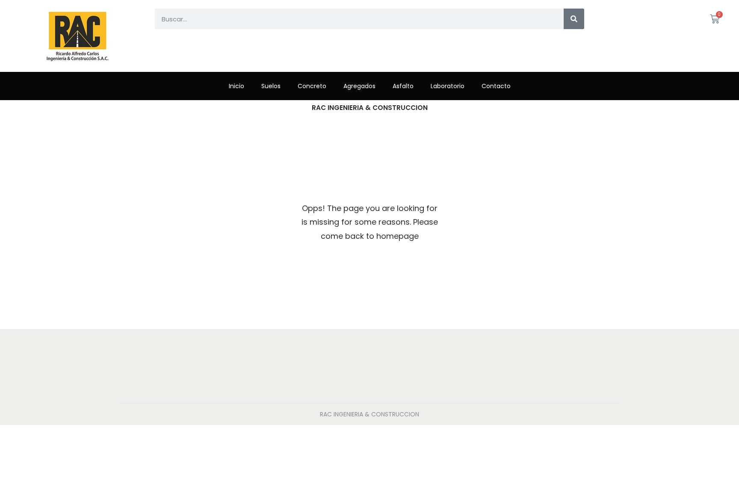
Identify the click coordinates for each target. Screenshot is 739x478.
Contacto (496, 86)
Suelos (271, 86)
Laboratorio (447, 86)
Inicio (236, 86)
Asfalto (403, 86)
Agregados (359, 86)
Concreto (312, 86)
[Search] (574, 19)
